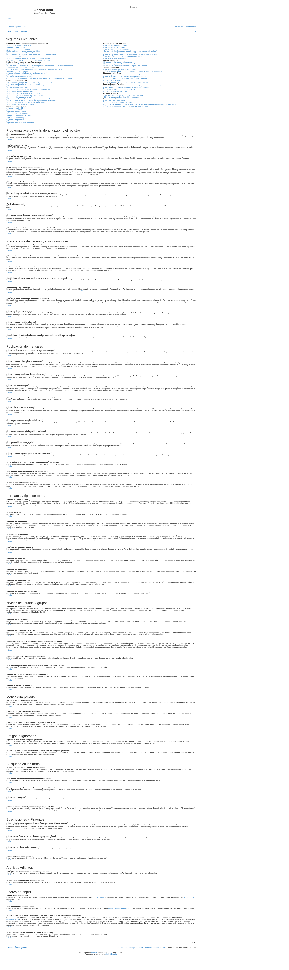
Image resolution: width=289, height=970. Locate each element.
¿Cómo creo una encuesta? (17, 88)
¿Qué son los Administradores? (115, 45)
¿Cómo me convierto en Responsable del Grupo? (122, 53)
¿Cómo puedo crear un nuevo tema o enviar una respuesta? (29, 82)
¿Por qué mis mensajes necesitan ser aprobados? (25, 102)
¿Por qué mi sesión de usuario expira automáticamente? (28, 58)
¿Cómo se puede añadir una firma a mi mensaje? (25, 86)
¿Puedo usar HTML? (14, 110)
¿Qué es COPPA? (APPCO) (17, 47)
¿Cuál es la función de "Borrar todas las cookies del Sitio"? (29, 60)
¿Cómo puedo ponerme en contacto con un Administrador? (126, 106)
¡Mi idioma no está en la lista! (17, 71)
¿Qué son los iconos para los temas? (20, 123)
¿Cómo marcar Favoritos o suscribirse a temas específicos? (126, 88)
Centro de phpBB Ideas (117, 908)
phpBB (80, 291)
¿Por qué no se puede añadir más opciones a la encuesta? (29, 89)
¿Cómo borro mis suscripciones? (115, 91)
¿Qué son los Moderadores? (114, 47)
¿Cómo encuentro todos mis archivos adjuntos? (121, 97)
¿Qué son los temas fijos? (16, 119)
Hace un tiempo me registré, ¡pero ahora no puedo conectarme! (31, 55)
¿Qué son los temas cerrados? (18, 121)
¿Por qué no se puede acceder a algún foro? (23, 93)
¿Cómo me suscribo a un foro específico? (119, 89)
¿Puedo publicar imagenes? (17, 113)
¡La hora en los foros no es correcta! (20, 67)
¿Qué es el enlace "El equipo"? (115, 58)
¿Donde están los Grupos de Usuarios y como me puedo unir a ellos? (130, 51)
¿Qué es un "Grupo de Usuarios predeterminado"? (122, 56)
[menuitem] (24, 27)
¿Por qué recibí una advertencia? (19, 97)
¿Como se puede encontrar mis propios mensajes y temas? (126, 82)
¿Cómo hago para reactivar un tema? (20, 104)
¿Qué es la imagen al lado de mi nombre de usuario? (26, 73)
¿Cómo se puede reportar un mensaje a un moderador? (28, 99)
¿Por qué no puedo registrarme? (19, 49)
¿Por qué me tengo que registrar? (19, 45)
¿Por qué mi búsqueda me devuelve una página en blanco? (126, 78)
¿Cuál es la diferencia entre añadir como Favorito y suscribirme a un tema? (132, 86)
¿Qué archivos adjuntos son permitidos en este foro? (123, 95)
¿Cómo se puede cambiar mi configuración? (23, 64)
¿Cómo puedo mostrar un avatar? (19, 75)
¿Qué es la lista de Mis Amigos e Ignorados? (120, 69)
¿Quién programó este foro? (114, 101)
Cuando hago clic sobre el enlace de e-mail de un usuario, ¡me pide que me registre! (39, 78)
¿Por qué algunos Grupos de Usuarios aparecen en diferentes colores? (130, 55)
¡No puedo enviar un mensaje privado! (117, 62)
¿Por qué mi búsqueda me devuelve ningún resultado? (124, 77)
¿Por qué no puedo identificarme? (19, 53)
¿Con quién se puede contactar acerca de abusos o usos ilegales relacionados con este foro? (139, 104)
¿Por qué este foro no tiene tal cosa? (117, 102)
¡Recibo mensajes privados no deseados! (119, 64)
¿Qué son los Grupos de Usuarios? (116, 49)
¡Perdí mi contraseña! (14, 56)
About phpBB (189, 897)
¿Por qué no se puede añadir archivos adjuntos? (25, 95)
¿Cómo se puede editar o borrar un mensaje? (24, 84)
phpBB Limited (98, 897)
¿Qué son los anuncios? (15, 117)
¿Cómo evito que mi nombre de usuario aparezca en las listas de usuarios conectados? (40, 66)
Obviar (8, 18)
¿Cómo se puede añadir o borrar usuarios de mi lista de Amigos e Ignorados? (133, 71)
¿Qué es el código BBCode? (17, 108)
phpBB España (111, 954)
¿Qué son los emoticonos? (16, 112)
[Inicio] (20, 11)
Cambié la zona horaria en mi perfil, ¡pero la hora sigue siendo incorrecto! (34, 69)
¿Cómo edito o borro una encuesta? (20, 91)
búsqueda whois (12, 919)
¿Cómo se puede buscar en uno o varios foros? (121, 75)
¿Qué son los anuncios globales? (19, 115)
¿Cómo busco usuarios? (112, 80)
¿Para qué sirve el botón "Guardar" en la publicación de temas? (31, 101)
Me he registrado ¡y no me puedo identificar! (23, 51)
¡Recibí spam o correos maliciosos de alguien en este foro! (125, 66)
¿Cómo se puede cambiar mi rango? (20, 77)
